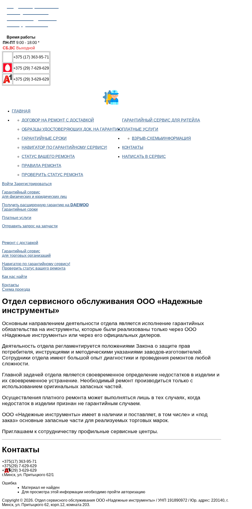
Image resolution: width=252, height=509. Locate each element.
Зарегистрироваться (33, 184)
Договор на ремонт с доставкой (58, 120)
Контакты (132, 147)
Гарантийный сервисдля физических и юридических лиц (34, 194)
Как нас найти (14, 277)
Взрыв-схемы (147, 138)
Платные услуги (140, 129)
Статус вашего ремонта (48, 156)
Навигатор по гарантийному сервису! (64, 147)
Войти (8, 184)
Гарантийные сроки (44, 138)
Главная (21, 111)
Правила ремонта (41, 166)
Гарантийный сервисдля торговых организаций (26, 253)
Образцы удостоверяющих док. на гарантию (72, 129)
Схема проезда (16, 289)
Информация (176, 138)
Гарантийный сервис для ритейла (161, 120)
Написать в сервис (144, 156)
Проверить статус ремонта (52, 175)
